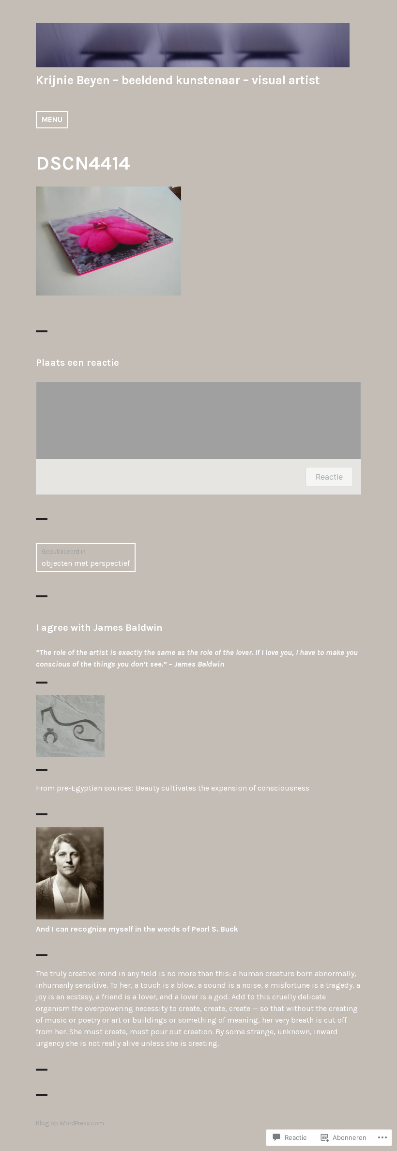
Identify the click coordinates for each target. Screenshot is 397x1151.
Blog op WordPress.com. (70, 1123)
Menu (52, 119)
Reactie (329, 477)
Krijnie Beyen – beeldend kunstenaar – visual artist (178, 80)
